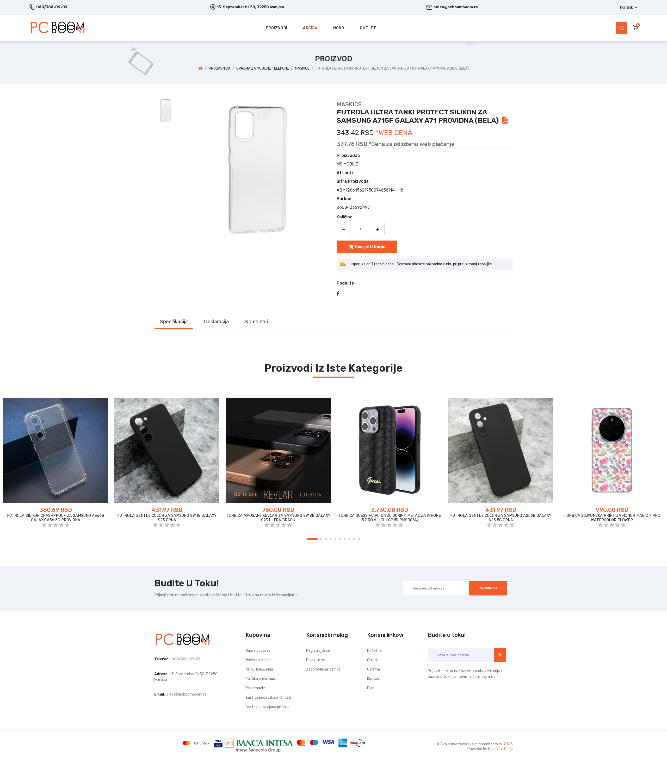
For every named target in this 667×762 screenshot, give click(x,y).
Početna (374, 650)
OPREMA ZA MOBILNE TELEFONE (262, 68)
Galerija (373, 660)
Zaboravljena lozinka (323, 669)
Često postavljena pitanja (267, 707)
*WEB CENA (393, 133)
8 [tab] (349, 539)
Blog (370, 688)
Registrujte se (318, 650)
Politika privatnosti (261, 679)
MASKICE (302, 68)
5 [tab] (335, 539)
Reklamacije (255, 688)
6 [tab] (340, 539)
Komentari (256, 321)
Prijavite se (488, 588)
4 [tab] (331, 539)
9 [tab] (354, 539)
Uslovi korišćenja (259, 669)
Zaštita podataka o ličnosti (268, 697)
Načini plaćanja (257, 660)
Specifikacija (174, 321)
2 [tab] (321, 539)
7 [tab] (345, 539)
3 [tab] (326, 539)
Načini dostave (257, 650)
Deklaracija (216, 321)
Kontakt (374, 679)
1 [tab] (312, 539)
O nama (373, 669)
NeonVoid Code (500, 749)
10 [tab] (359, 539)
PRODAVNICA (219, 68)
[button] (629, 7)
